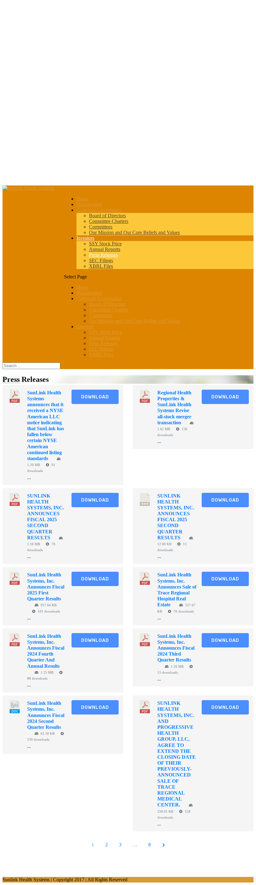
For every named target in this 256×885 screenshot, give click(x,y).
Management (89, 204)
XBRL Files (101, 266)
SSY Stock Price (105, 243)
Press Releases (103, 254)
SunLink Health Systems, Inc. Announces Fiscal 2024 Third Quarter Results (175, 648)
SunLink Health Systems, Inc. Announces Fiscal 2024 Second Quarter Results (45, 715)
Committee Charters (108, 221)
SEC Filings (101, 260)
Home (82, 198)
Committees (100, 226)
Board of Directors (107, 215)
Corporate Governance (98, 210)
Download (95, 397)
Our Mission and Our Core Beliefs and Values (134, 232)
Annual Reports (104, 249)
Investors (85, 238)
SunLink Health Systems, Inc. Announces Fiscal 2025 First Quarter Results (45, 586)
